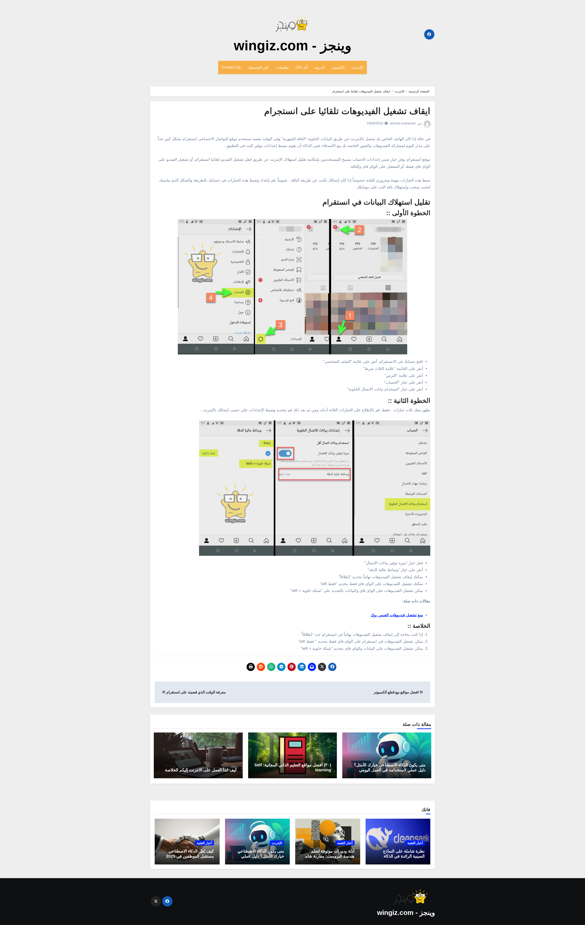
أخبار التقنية (415, 843)
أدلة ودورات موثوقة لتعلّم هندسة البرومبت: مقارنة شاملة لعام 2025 (328, 856)
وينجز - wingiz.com (292, 45)
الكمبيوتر (338, 67)
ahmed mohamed (402, 123)
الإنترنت (357, 67)
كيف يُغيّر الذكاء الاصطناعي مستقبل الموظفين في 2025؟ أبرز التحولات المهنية (189, 856)
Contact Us (231, 67)
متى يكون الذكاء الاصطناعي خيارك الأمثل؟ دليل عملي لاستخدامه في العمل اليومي (389, 767)
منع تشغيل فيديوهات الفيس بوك (397, 615)
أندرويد (319, 67)
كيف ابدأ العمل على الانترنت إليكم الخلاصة (201, 770)
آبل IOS (301, 67)
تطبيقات (282, 67)
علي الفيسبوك (258, 67)
